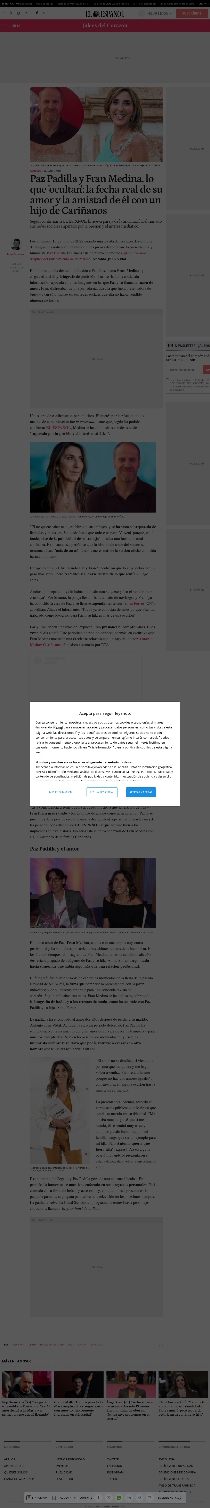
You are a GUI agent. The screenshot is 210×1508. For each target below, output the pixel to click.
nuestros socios (96, 722)
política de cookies (138, 747)
